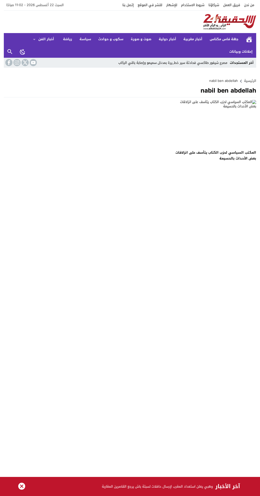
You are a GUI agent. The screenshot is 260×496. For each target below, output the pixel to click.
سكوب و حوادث (110, 39)
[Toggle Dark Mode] (22, 52)
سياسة (85, 39)
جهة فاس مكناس (224, 39)
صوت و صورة (141, 39)
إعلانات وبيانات (241, 51)
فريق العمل (231, 5)
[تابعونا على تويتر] (25, 62)
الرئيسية (249, 39)
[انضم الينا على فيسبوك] (8, 62)
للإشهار (171, 5)
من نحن (249, 5)
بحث (10, 52)
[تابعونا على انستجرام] (16, 62)
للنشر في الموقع (150, 5)
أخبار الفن (46, 39)
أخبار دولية (167, 39)
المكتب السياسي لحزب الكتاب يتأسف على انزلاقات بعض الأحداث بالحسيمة (215, 155)
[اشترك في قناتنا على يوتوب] (33, 62)
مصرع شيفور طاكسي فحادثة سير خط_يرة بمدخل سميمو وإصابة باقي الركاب (172, 63)
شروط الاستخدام (192, 5)
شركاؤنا (213, 5)
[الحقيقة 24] (130, 22)
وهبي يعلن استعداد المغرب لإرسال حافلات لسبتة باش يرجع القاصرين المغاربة (157, 486)
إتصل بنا (128, 5)
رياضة (67, 39)
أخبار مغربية (192, 39)
